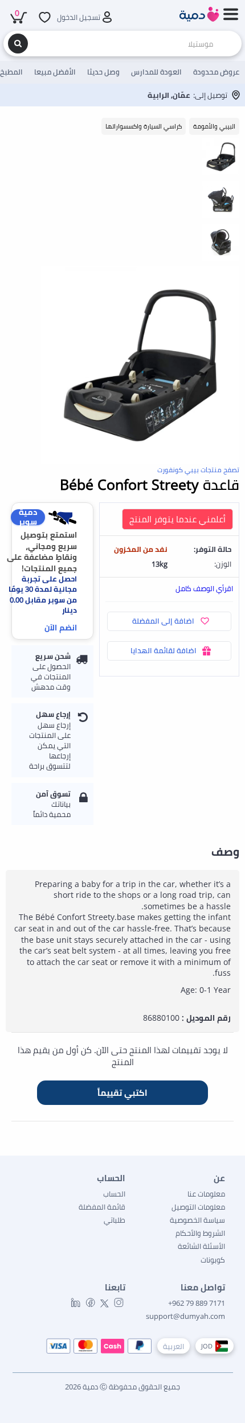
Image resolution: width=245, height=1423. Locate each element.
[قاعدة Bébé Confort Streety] (140, 365)
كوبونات (213, 1260)
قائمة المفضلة (102, 1207)
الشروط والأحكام (200, 1233)
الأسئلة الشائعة (201, 1246)
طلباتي (114, 1220)
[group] (220, 156)
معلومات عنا (206, 1194)
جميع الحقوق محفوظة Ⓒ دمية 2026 (122, 1386)
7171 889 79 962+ (196, 1303)
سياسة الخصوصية (197, 1220)
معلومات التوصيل (198, 1207)
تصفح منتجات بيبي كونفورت (198, 470)
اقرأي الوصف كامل (204, 588)
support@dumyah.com (185, 1316)
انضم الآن (60, 627)
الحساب (114, 1194)
